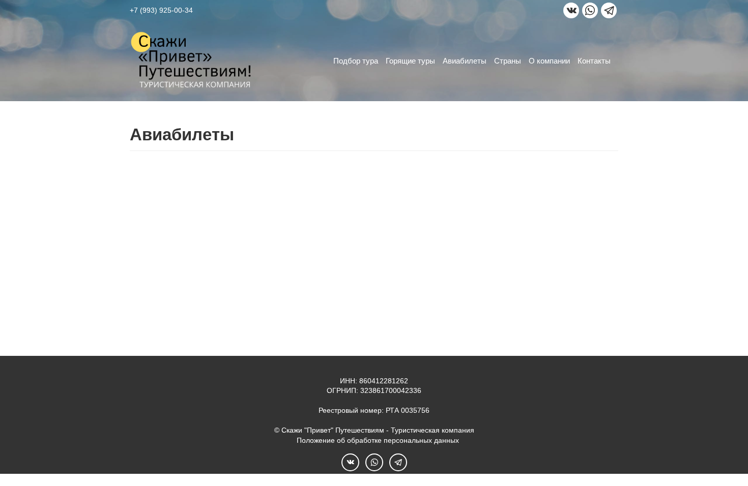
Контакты (594, 60)
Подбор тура (355, 60)
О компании (549, 60)
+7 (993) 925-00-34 (161, 10)
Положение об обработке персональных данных (378, 440)
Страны (507, 60)
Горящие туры (410, 60)
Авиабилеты (464, 60)
